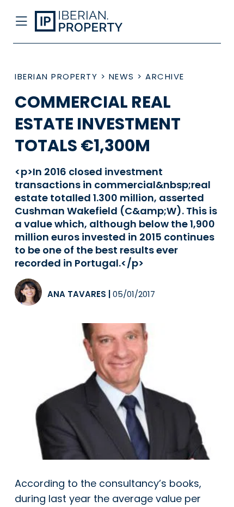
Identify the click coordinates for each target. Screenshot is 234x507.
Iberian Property (56, 76)
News (121, 76)
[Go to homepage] (93, 22)
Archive (164, 76)
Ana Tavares (76, 294)
